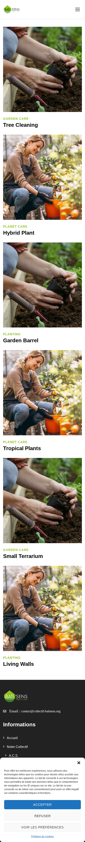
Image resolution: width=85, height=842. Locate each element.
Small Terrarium (23, 556)
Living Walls (18, 664)
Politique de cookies (42, 836)
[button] (79, 763)
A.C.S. (13, 755)
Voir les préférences (42, 827)
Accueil (12, 738)
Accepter (42, 804)
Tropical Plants (22, 448)
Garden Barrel (20, 340)
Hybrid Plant (18, 233)
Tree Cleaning (20, 125)
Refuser (42, 816)
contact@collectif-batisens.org (40, 711)
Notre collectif (17, 747)
